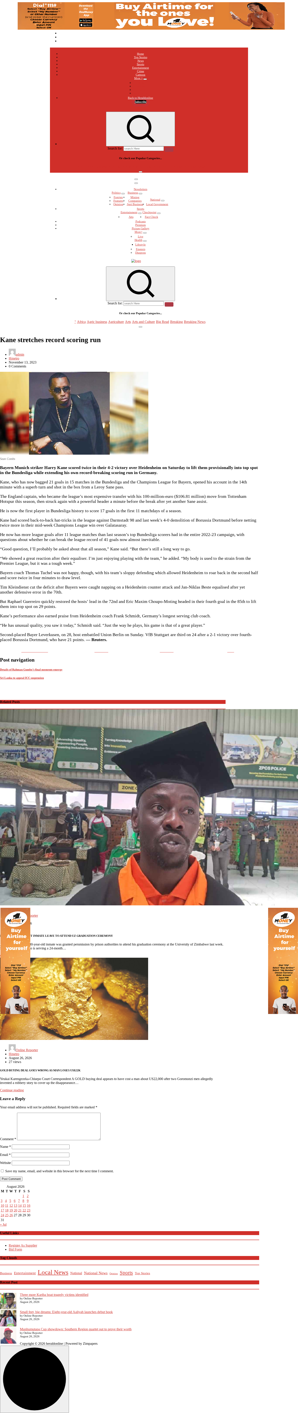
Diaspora (140, 252)
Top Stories (140, 57)
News (140, 60)
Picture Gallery (140, 228)
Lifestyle (140, 244)
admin (20, 354)
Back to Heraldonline (140, 97)
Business (133, 192)
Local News (53, 1272)
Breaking (176, 167)
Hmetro (14, 358)
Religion (140, 89)
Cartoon (140, 74)
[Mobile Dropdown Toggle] (145, 79)
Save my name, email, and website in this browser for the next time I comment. (59, 1171)
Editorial (140, 82)
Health (138, 240)
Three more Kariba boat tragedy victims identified (54, 1295)
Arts (128, 167)
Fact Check (151, 216)
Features (118, 200)
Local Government (157, 204)
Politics (116, 192)
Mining (134, 197)
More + (138, 78)
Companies (135, 200)
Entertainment (140, 67)
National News (96, 1273)
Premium (140, 225)
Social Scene (140, 93)
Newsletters (140, 189)
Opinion (118, 204)
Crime (140, 71)
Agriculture (116, 167)
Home (140, 53)
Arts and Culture (143, 167)
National (155, 199)
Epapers (140, 249)
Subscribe (141, 101)
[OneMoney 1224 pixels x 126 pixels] (151, 28)
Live (140, 236)
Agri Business (135, 204)
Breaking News (195, 167)
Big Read (162, 167)
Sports (140, 64)
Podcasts (140, 86)
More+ (138, 232)
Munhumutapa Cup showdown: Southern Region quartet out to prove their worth (76, 1329)
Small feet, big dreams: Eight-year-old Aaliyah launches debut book (66, 1312)
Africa (81, 167)
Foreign (118, 197)
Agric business (97, 167)
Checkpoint (149, 212)
